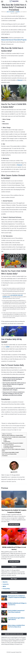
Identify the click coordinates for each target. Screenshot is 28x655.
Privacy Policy (6, 588)
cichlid (7, 346)
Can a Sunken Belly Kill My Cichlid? (10, 452)
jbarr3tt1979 (10, 11)
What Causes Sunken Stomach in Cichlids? (12, 443)
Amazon (19, 80)
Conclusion (4, 455)
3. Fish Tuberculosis (8, 447)
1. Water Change (8, 438)
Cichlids (17, 11)
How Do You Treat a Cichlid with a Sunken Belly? (14, 437)
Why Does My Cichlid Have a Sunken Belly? (12, 435)
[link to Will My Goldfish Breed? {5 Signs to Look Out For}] (14, 536)
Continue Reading (14, 524)
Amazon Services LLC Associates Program (13, 39)
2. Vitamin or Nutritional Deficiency (12, 446)
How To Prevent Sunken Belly (9, 454)
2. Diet (5, 440)
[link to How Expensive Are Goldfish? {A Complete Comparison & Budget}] (14, 499)
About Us (5, 582)
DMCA (4, 586)
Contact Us (6, 584)
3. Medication (7, 441)
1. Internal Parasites (9, 444)
